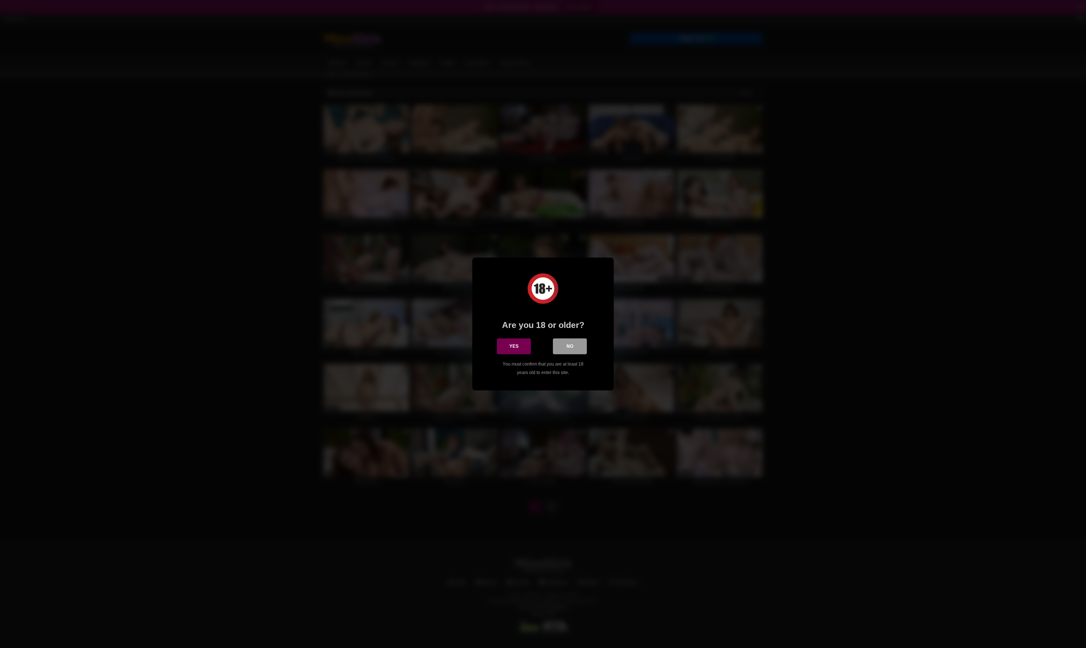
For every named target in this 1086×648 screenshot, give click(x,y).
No (569, 346)
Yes (514, 346)
